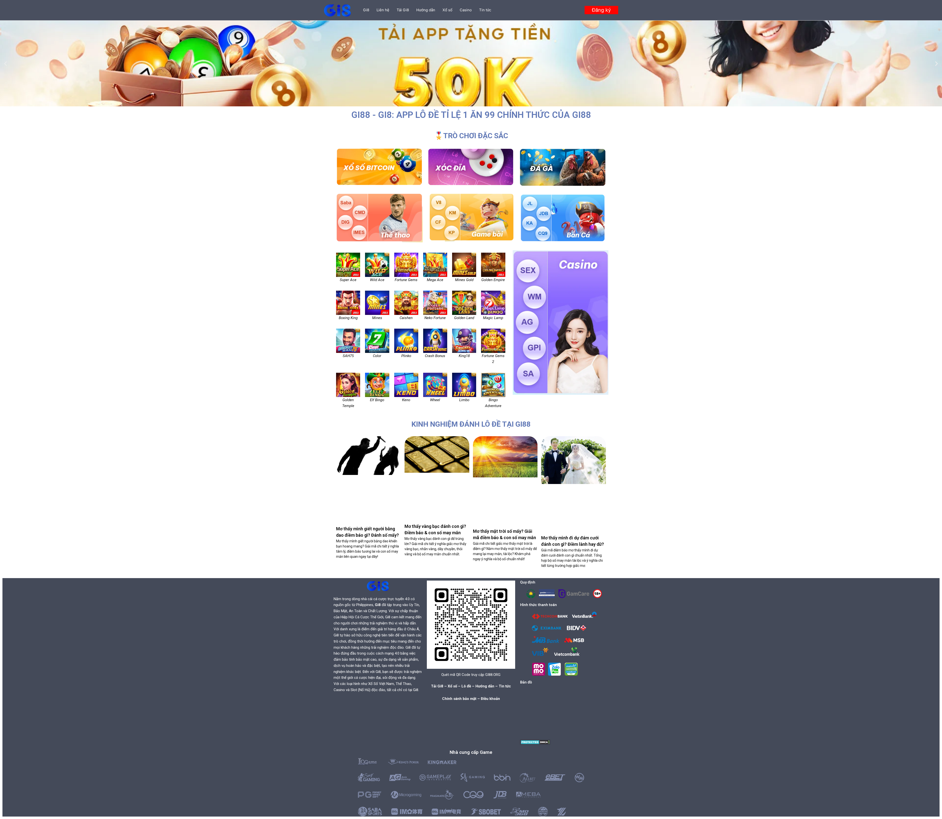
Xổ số (447, 10)
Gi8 (366, 10)
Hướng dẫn (425, 10)
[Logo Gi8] (378, 586)
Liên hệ (383, 10)
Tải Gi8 (403, 10)
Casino (466, 10)
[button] (601, 10)
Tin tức (485, 10)
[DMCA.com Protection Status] (535, 742)
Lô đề (466, 686)
